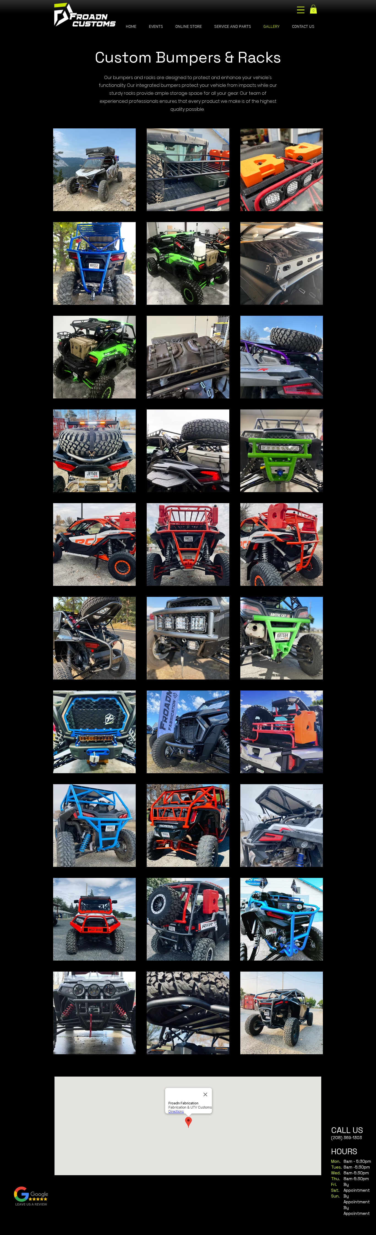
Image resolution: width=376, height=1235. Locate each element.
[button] (313, 9)
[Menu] (300, 10)
